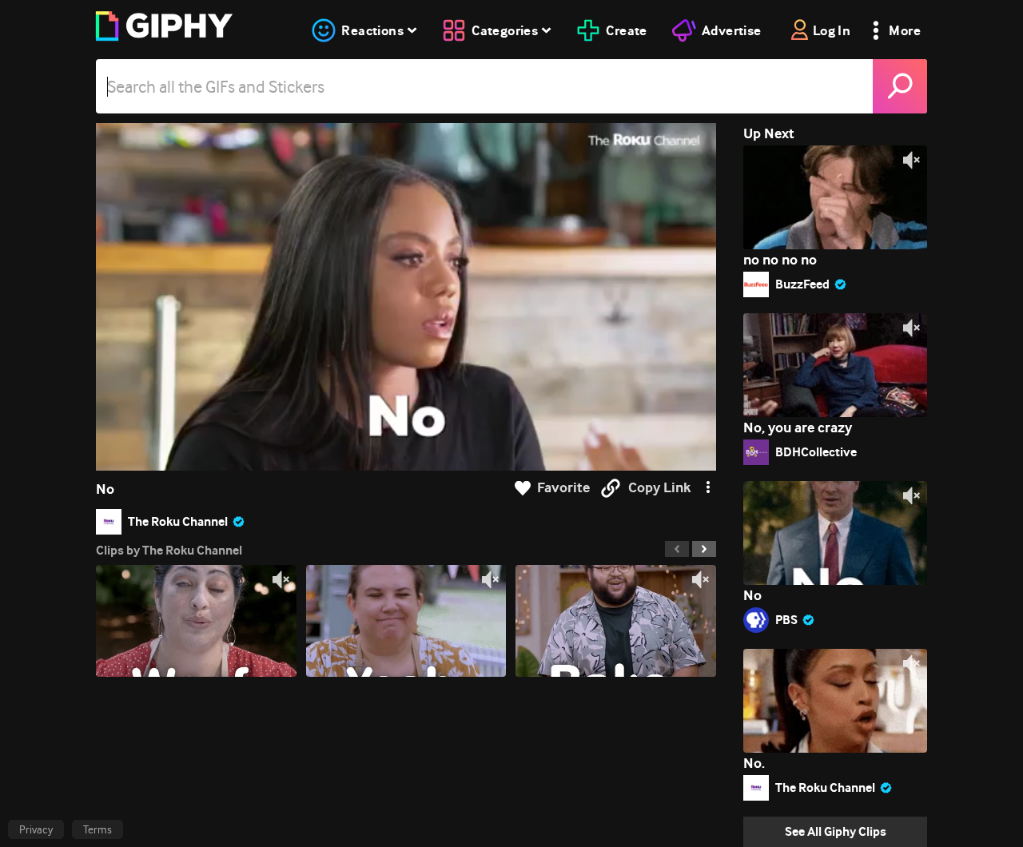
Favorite (563, 487)
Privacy (36, 829)
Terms (97, 829)
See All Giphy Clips (835, 831)
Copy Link (659, 487)
